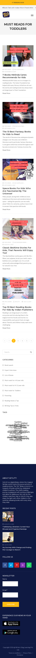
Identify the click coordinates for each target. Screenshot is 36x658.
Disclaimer (20, 655)
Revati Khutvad (19, 126)
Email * (4, 590)
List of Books (9, 375)
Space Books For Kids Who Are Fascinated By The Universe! (16, 191)
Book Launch (9, 365)
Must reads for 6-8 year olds (18, 48)
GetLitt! (17, 301)
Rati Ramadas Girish (20, 242)
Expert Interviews (10, 370)
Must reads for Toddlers (15, 51)
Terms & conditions (14, 653)
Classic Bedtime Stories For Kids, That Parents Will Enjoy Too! (17, 250)
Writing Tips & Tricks (12, 406)
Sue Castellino (19, 69)
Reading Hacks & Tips (12, 401)
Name (4, 579)
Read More (6, 93)
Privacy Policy (27, 653)
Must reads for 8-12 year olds (19, 108)
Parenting (27, 51)
